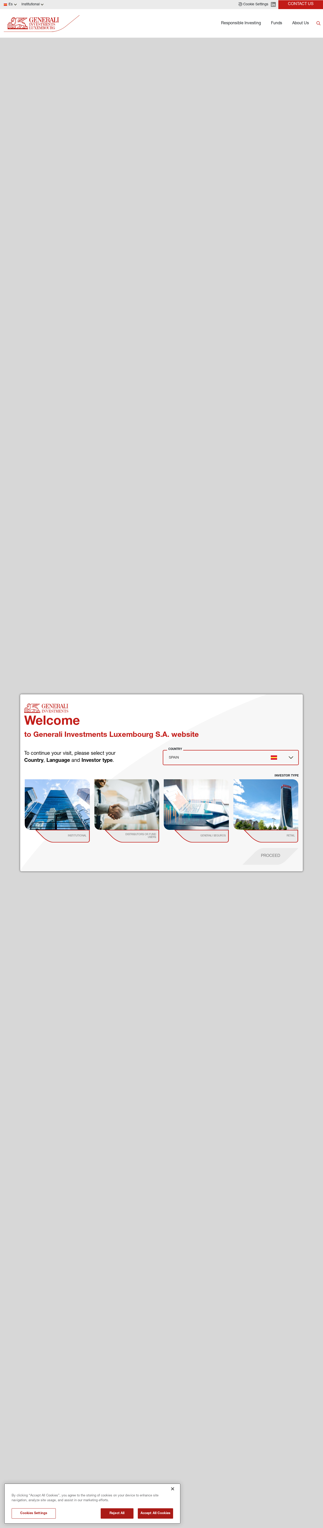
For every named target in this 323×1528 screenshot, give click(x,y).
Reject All (117, 1513)
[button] (253, 4)
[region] (92, 1503)
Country (175, 749)
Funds (276, 23)
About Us (300, 23)
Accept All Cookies (155, 1513)
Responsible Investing (241, 23)
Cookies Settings (33, 1513)
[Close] (172, 1488)
